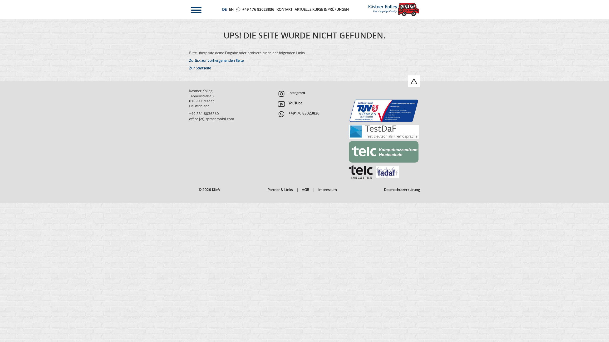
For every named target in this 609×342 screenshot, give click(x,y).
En (231, 9)
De (224, 9)
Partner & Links (280, 189)
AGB (305, 189)
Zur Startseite (200, 68)
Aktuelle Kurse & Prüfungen (322, 9)
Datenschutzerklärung (402, 189)
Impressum (327, 189)
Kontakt (284, 9)
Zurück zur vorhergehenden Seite (216, 60)
